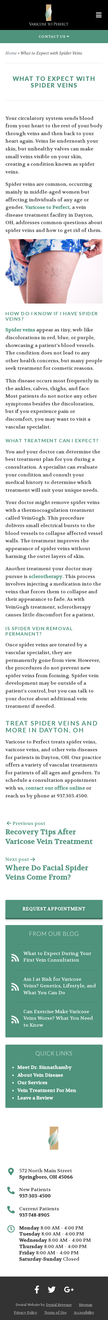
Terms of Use (55, 1312)
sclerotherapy (45, 576)
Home (11, 53)
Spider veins (20, 330)
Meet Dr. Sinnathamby (44, 1067)
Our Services (32, 1082)
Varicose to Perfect (47, 207)
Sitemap (85, 1305)
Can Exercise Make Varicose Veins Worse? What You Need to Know (58, 1018)
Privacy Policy (25, 1312)
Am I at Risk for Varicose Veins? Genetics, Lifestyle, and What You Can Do (59, 986)
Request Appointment (53, 909)
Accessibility (84, 1312)
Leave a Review (35, 1098)
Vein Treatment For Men (46, 1090)
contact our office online (55, 788)
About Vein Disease (40, 1075)
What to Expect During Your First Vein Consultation (57, 956)
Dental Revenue (59, 1305)
